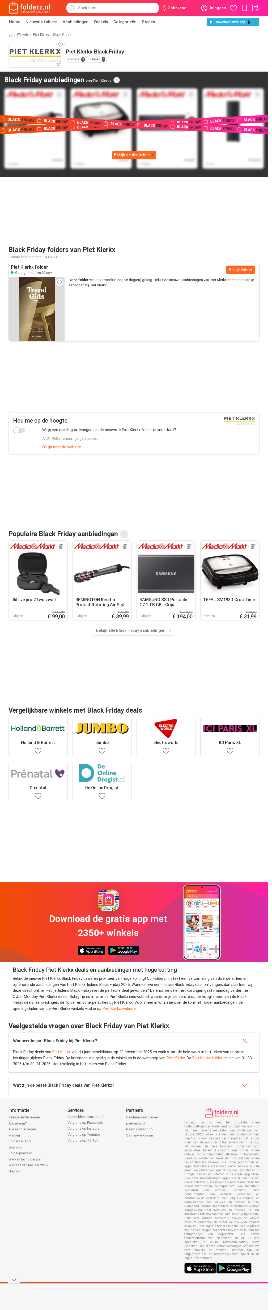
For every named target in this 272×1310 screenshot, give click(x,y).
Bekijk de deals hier (132, 154)
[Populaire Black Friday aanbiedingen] (124, 534)
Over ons (15, 1147)
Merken (14, 1135)
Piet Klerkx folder (207, 1058)
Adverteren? (17, 1123)
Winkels (101, 21)
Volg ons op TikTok (82, 1140)
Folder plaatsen (20, 1153)
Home (14, 21)
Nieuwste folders (41, 21)
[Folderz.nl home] (29, 8)
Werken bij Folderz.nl (24, 1159)
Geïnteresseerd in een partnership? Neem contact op (142, 1123)
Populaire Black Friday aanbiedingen (63, 534)
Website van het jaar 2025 (28, 1165)
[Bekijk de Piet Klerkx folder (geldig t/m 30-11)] (37, 309)
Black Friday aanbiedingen (57, 80)
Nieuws (14, 1171)
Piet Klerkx (41, 34)
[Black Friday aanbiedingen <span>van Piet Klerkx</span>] (116, 80)
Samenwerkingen (139, 1135)
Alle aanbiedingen (22, 1129)
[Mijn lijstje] (255, 8)
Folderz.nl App (19, 1141)
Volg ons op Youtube (83, 1135)
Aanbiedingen (75, 21)
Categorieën (125, 21)
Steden (148, 21)
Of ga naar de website (61, 447)
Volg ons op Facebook (85, 1123)
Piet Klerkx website (119, 1008)
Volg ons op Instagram (85, 1128)
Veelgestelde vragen (24, 1117)
